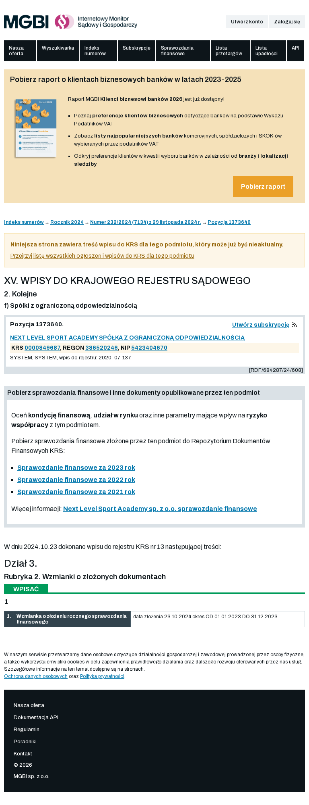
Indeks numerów (95, 50)
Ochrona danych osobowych (36, 676)
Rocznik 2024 (67, 222)
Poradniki (25, 742)
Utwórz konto (247, 22)
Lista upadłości (266, 50)
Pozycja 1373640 (229, 222)
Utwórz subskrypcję (260, 325)
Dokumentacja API (36, 717)
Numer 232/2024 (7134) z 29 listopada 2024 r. (145, 222)
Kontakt (23, 754)
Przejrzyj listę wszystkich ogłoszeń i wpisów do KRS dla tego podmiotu (102, 256)
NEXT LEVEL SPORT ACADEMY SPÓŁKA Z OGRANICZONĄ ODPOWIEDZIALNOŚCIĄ (127, 338)
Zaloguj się (287, 22)
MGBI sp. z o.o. (31, 776)
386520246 (101, 348)
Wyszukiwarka (58, 48)
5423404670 (149, 348)
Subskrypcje (136, 48)
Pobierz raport (263, 186)
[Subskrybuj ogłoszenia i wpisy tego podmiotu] (294, 325)
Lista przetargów (229, 50)
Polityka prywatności (102, 676)
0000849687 (42, 348)
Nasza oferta (16, 50)
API (295, 48)
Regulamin (26, 729)
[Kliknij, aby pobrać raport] (36, 159)
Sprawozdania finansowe (177, 50)
